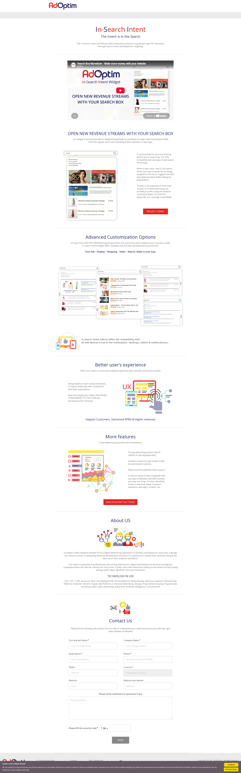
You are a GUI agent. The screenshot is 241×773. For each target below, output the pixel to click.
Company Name (132, 640)
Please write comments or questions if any (120, 694)
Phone (127, 654)
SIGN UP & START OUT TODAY (120, 502)
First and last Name (79, 640)
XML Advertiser (96, 760)
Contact (73, 760)
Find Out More (231, 769)
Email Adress (75, 654)
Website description (133, 680)
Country (128, 667)
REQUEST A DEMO (155, 211)
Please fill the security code (83, 728)
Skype (72, 667)
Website (73, 680)
